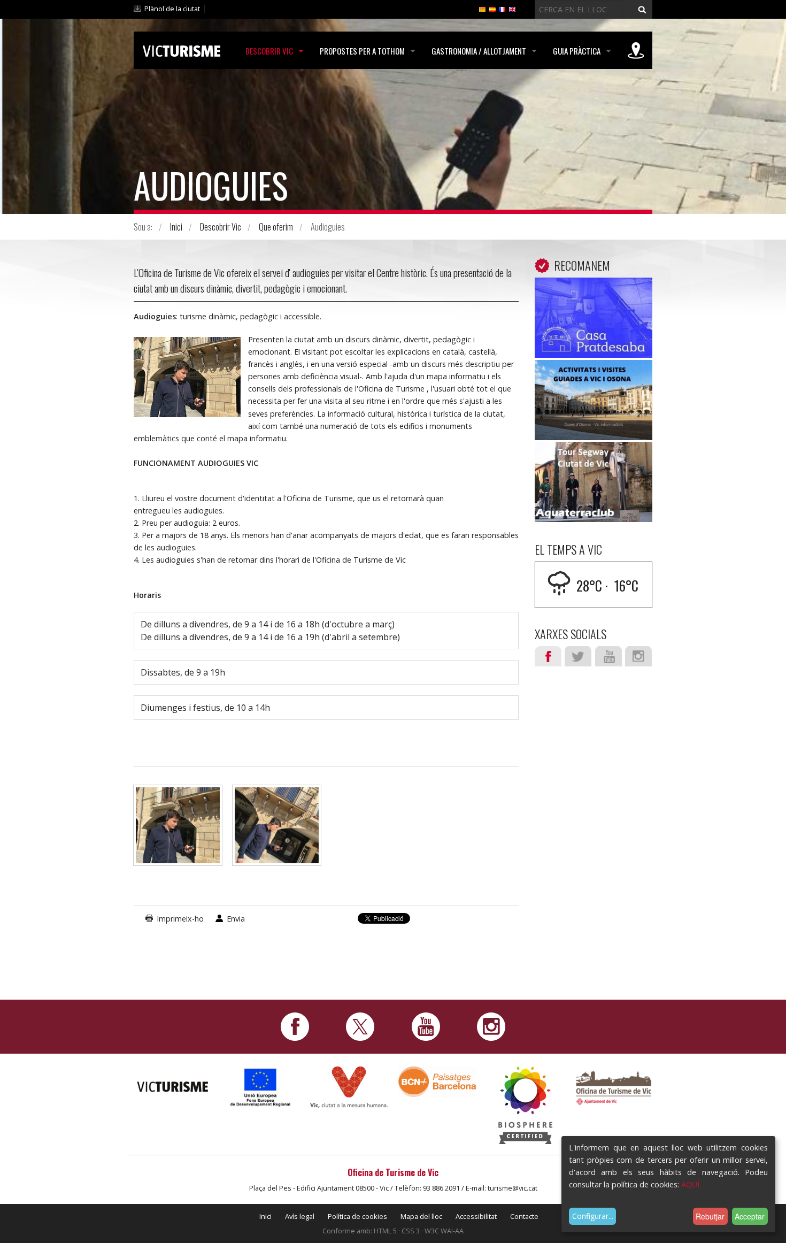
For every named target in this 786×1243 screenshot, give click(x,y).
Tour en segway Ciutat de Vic (594, 465)
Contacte (524, 1216)
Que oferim (276, 226)
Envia (236, 919)
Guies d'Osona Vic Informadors (593, 383)
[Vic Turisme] (181, 49)
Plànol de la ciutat (172, 8)
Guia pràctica (576, 51)
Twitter (578, 656)
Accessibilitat (476, 1216)
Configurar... (592, 1216)
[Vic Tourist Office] (613, 1086)
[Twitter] (360, 1026)
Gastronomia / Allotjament (478, 51)
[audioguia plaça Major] (178, 830)
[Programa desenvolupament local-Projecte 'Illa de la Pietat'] (260, 1087)
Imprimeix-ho (180, 919)
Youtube (608, 656)
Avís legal (299, 1216)
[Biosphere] (525, 1105)
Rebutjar (710, 1216)
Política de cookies (357, 1216)
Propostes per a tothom (362, 51)
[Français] (502, 8)
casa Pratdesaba (594, 294)
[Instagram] (491, 1026)
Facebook (548, 656)
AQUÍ (690, 1184)
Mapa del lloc (421, 1216)
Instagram (638, 656)
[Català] (482, 8)
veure (593, 320)
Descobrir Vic (269, 51)
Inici (176, 226)
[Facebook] (295, 1026)
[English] (512, 8)
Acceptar (750, 1216)
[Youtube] (426, 1026)
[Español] (492, 8)
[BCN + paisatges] (437, 1081)
